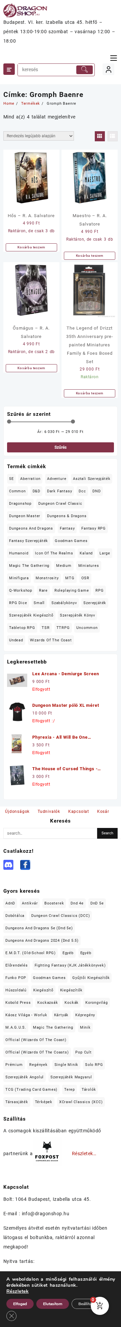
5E (11, 479)
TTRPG (63, 628)
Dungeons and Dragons (31, 528)
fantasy (67, 528)
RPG (99, 590)
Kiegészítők (71, 990)
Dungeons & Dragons (66, 516)
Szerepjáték (94, 603)
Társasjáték (16, 1102)
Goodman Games (71, 541)
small (39, 603)
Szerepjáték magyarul (71, 1077)
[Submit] (84, 69)
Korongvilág (96, 1002)
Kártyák (61, 1015)
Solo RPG (94, 1065)
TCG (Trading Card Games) (31, 1089)
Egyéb (68, 953)
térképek (43, 1102)
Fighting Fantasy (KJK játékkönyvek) (70, 965)
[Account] (108, 69)
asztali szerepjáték (91, 479)
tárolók (89, 1089)
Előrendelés (16, 965)
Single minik (66, 1065)
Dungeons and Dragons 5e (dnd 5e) (39, 928)
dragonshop (20, 503)
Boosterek (54, 903)
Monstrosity (47, 578)
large (104, 553)
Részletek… (84, 1154)
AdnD (10, 903)
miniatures (88, 565)
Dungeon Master (24, 516)
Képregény (85, 1015)
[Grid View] (100, 136)
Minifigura (19, 578)
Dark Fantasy (59, 491)
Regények (38, 1065)
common (17, 491)
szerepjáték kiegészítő (31, 615)
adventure (56, 479)
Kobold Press (18, 1002)
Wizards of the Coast (51, 640)
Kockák (72, 1002)
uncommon (86, 628)
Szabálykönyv (64, 603)
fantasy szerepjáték (28, 541)
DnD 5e (97, 903)
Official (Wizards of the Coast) (36, 1040)
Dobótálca (15, 916)
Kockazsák (47, 1002)
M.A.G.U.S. (15, 1027)
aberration (30, 479)
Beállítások (88, 1304)
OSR (85, 578)
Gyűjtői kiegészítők (91, 978)
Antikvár (30, 903)
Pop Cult (83, 1052)
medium (64, 565)
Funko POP (15, 978)
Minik (85, 1027)
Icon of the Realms (54, 553)
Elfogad (20, 1304)
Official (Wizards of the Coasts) (37, 1052)
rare (43, 590)
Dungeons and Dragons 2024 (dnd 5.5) (42, 940)
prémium (14, 1065)
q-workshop (20, 590)
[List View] (113, 136)
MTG (69, 578)
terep (69, 1089)
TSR (45, 628)
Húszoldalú (16, 990)
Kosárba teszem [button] (31, 247)
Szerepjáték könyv (77, 615)
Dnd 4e (77, 903)
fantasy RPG (93, 528)
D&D (36, 491)
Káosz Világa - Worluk (26, 1015)
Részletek (17, 1291)
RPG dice (18, 603)
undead (16, 640)
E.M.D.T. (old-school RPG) (30, 953)
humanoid (18, 553)
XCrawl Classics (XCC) (81, 1102)
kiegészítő (43, 990)
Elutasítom (52, 1304)
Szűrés (60, 447)
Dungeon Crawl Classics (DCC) (60, 916)
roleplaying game (71, 590)
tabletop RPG (22, 628)
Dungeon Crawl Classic (60, 503)
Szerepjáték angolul (24, 1077)
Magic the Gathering (29, 565)
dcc (82, 491)
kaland (86, 553)
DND (96, 491)
